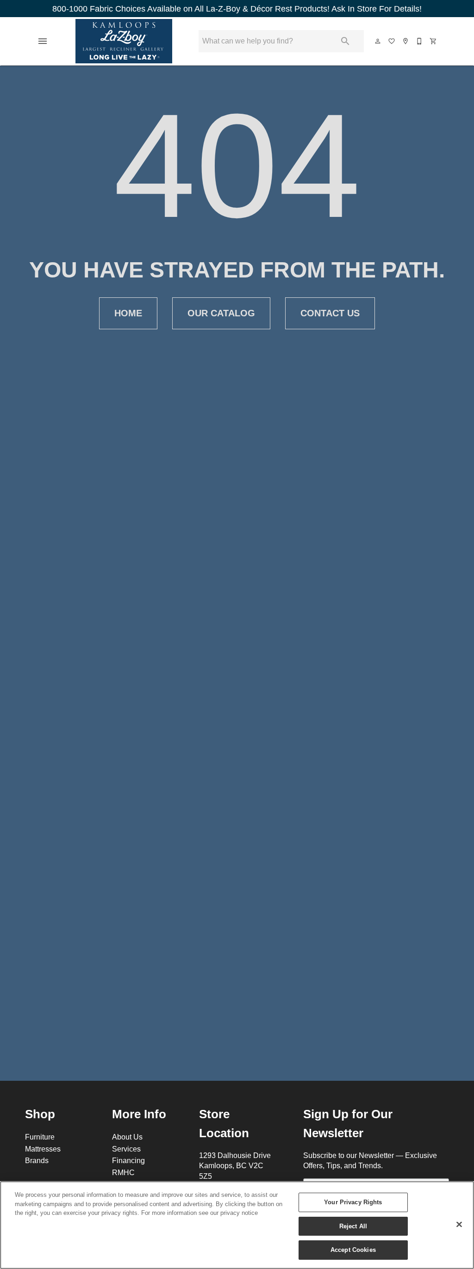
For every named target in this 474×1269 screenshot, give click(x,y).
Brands (37, 1160)
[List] (392, 41)
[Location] (406, 41)
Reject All (353, 1226)
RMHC (123, 1172)
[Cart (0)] (434, 41)
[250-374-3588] (420, 41)
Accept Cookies (353, 1249)
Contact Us (330, 313)
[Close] (459, 1224)
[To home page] (124, 41)
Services (126, 1149)
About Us (127, 1137)
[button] (42, 41)
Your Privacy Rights (353, 1202)
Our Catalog (221, 313)
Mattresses (43, 1149)
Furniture (40, 1137)
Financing (128, 1160)
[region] (237, 1225)
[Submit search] (345, 41)
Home (128, 313)
